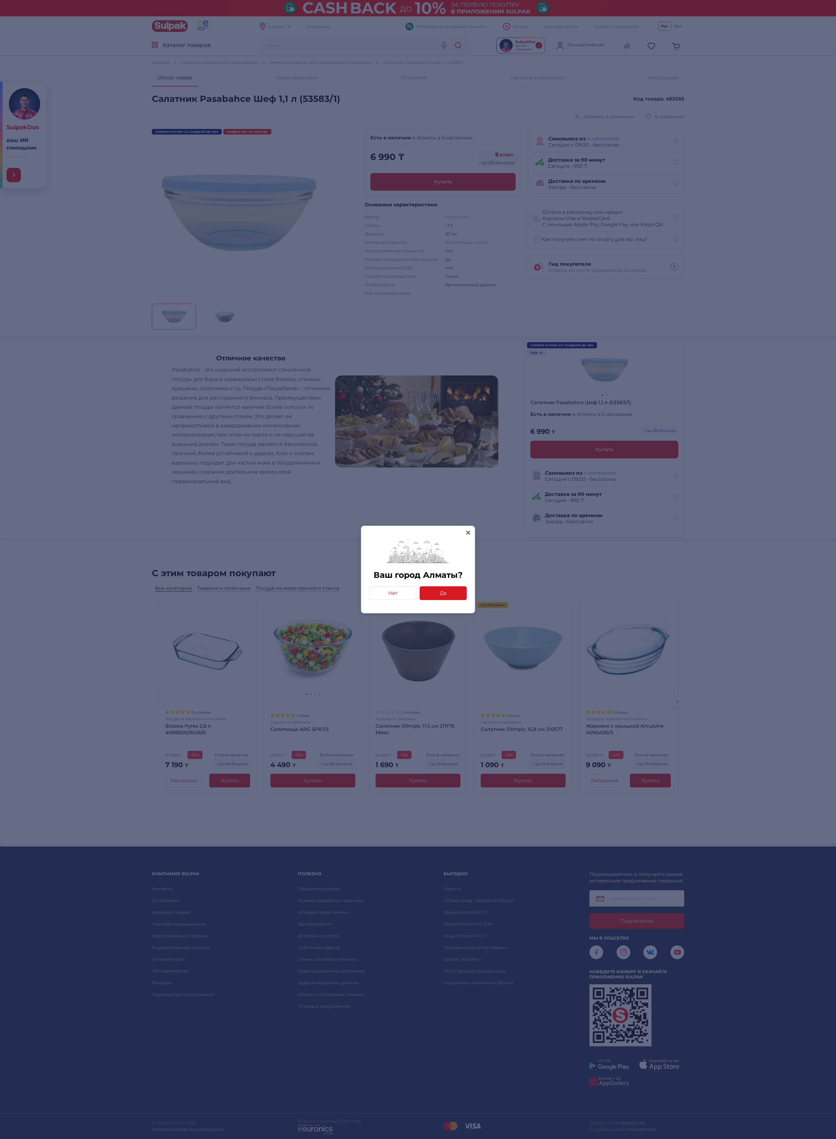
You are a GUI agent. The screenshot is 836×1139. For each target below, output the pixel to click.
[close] (468, 533)
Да (443, 593)
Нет (392, 593)
